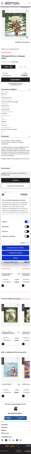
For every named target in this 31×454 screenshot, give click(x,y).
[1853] (15, 24)
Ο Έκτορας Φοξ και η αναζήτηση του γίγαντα (8, 332)
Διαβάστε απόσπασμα (22, 42)
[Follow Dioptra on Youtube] (17, 440)
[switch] (27, 226)
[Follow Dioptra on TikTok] (20, 440)
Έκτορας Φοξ (14, 61)
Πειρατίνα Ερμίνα (7, 384)
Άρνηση (15, 258)
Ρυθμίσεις (23, 242)
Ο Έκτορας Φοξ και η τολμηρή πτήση (7, 274)
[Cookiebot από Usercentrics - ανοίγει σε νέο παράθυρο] (22, 195)
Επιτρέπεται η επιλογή (15, 252)
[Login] (26, 3)
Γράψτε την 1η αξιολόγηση (9, 49)
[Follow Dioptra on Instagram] (6, 440)
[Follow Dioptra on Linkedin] (13, 440)
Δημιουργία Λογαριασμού (15, 186)
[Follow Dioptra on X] (10, 440)
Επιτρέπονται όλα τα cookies (15, 247)
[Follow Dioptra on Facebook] (2, 440)
